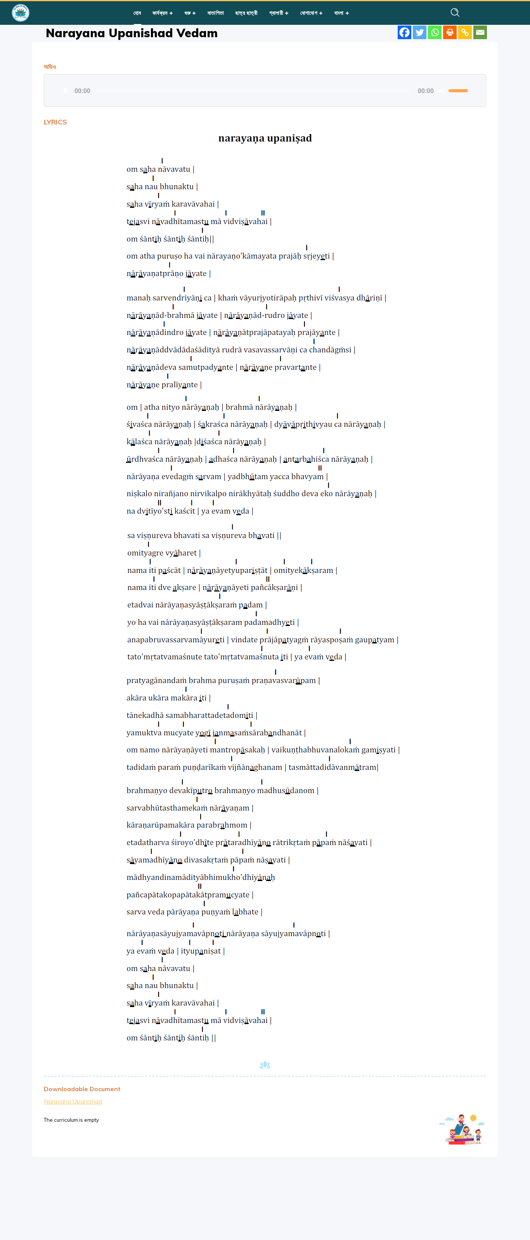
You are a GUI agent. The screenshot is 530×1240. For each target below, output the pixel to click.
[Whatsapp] (435, 32)
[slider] (459, 90)
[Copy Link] (465, 32)
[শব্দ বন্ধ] (442, 91)
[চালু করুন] (66, 91)
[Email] (480, 32)
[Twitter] (419, 32)
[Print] (450, 32)
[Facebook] (404, 32)
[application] (265, 90)
